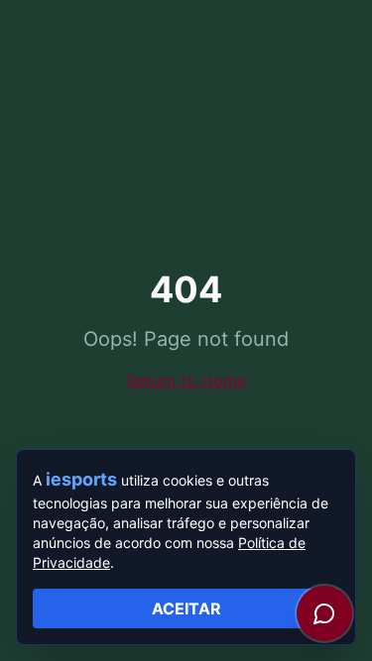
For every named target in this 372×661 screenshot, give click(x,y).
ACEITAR (186, 608)
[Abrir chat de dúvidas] (324, 613)
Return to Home (186, 380)
